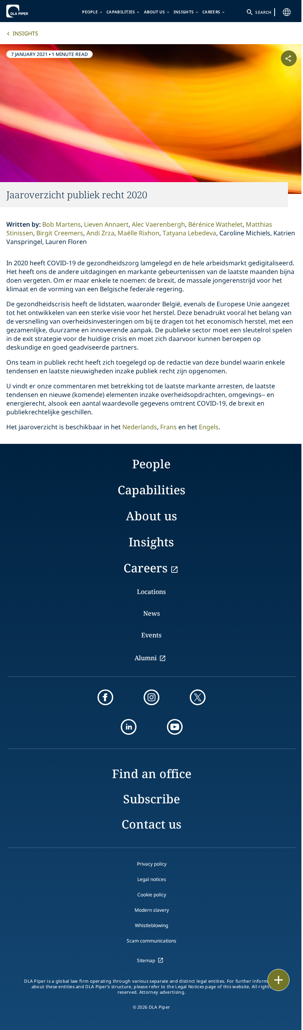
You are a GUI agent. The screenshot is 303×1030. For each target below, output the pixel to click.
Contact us (151, 824)
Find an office (151, 774)
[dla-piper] (30, 11)
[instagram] (151, 697)
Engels (209, 427)
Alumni (146, 658)
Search (263, 12)
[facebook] (105, 697)
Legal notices (151, 879)
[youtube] (175, 727)
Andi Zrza (100, 233)
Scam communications (151, 940)
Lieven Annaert (106, 224)
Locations (151, 591)
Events (151, 635)
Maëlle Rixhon (138, 233)
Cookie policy (151, 894)
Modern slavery (152, 910)
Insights (184, 12)
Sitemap (146, 960)
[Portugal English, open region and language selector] (287, 12)
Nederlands (139, 427)
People (90, 12)
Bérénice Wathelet (215, 224)
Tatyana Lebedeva (189, 233)
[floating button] (278, 980)
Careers (211, 12)
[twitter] (198, 697)
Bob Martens (61, 224)
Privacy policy (151, 864)
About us (154, 12)
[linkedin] (129, 727)
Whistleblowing (151, 925)
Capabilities (121, 12)
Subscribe (151, 799)
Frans (168, 427)
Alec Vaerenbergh (158, 224)
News (151, 613)
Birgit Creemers (59, 233)
